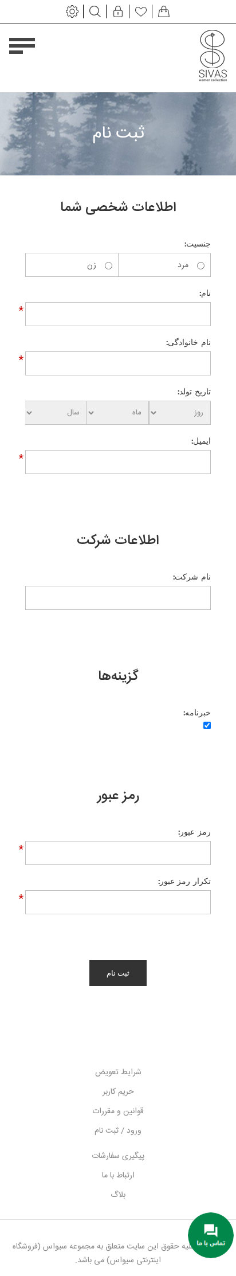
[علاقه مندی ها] (140, 11)
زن (91, 265)
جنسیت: (197, 243)
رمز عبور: (194, 831)
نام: (204, 293)
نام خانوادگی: (188, 342)
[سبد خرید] (163, 11)
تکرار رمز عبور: (184, 881)
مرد (183, 265)
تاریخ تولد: (194, 391)
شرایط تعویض (118, 1072)
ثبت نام (118, 973)
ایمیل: (200, 440)
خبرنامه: (196, 712)
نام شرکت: (191, 576)
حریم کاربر (118, 1092)
